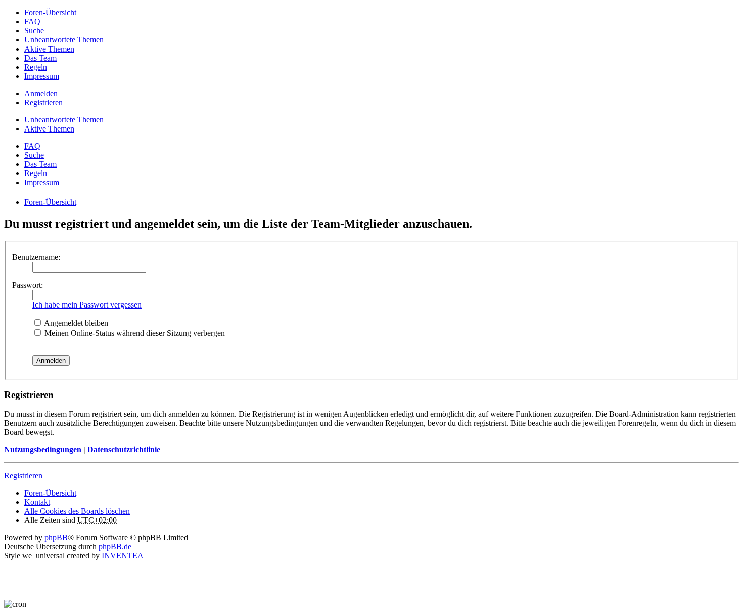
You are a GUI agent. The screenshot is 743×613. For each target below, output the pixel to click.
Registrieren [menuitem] (43, 102)
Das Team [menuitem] (40, 58)
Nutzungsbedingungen (42, 449)
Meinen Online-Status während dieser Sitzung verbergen (133, 333)
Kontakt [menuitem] (37, 502)
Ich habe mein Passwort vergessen (87, 304)
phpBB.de (115, 546)
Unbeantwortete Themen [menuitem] (64, 39)
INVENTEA (123, 555)
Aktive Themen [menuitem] (49, 49)
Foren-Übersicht (50, 493)
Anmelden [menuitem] (41, 93)
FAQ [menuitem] (32, 21)
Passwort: (27, 285)
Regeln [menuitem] (35, 67)
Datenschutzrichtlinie (123, 449)
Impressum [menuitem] (41, 76)
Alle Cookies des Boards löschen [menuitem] (77, 511)
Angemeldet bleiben (75, 323)
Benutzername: (36, 257)
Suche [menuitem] (34, 30)
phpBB (56, 537)
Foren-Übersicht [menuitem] (50, 12)
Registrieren (23, 475)
